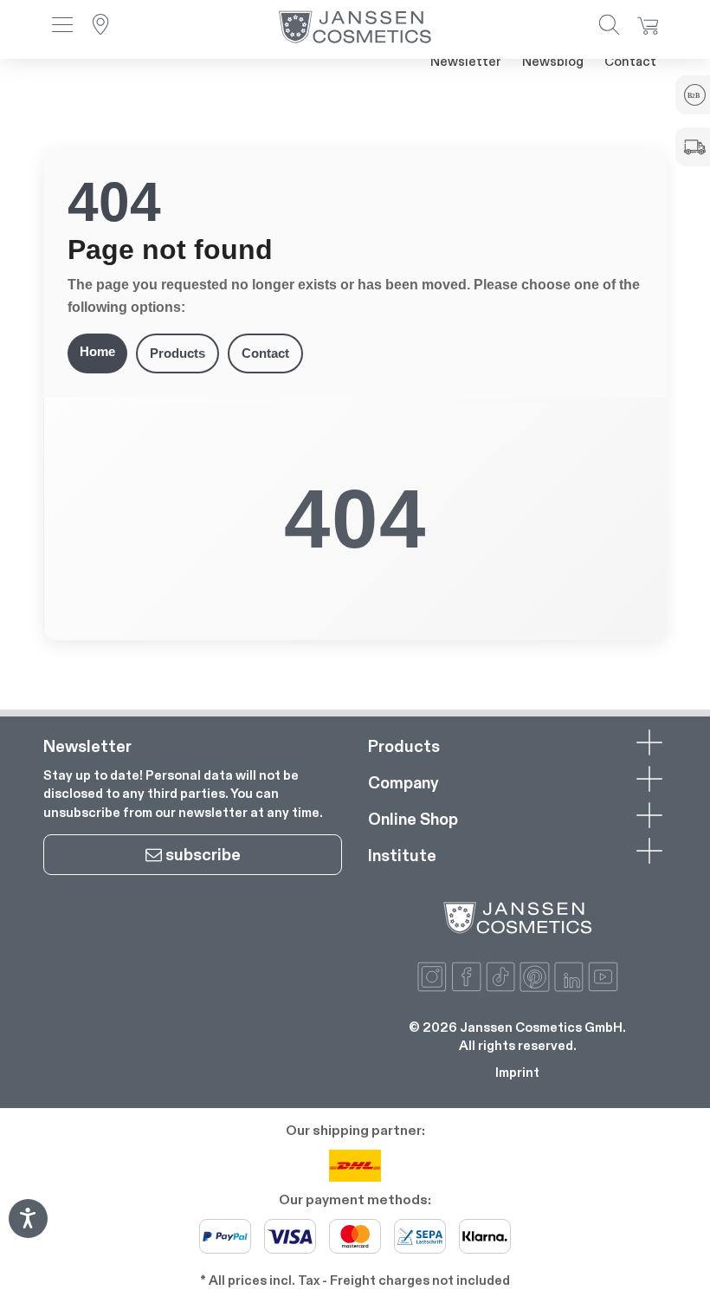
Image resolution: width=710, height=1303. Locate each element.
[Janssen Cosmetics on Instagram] (432, 977)
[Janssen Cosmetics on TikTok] (501, 977)
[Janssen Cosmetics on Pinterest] (535, 977)
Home (97, 351)
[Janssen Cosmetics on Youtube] (603, 977)
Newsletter (465, 61)
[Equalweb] (28, 1232)
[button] (62, 26)
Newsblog (553, 61)
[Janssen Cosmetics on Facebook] (466, 977)
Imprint (517, 1072)
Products (177, 353)
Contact (630, 61)
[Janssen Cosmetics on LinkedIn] (569, 977)
